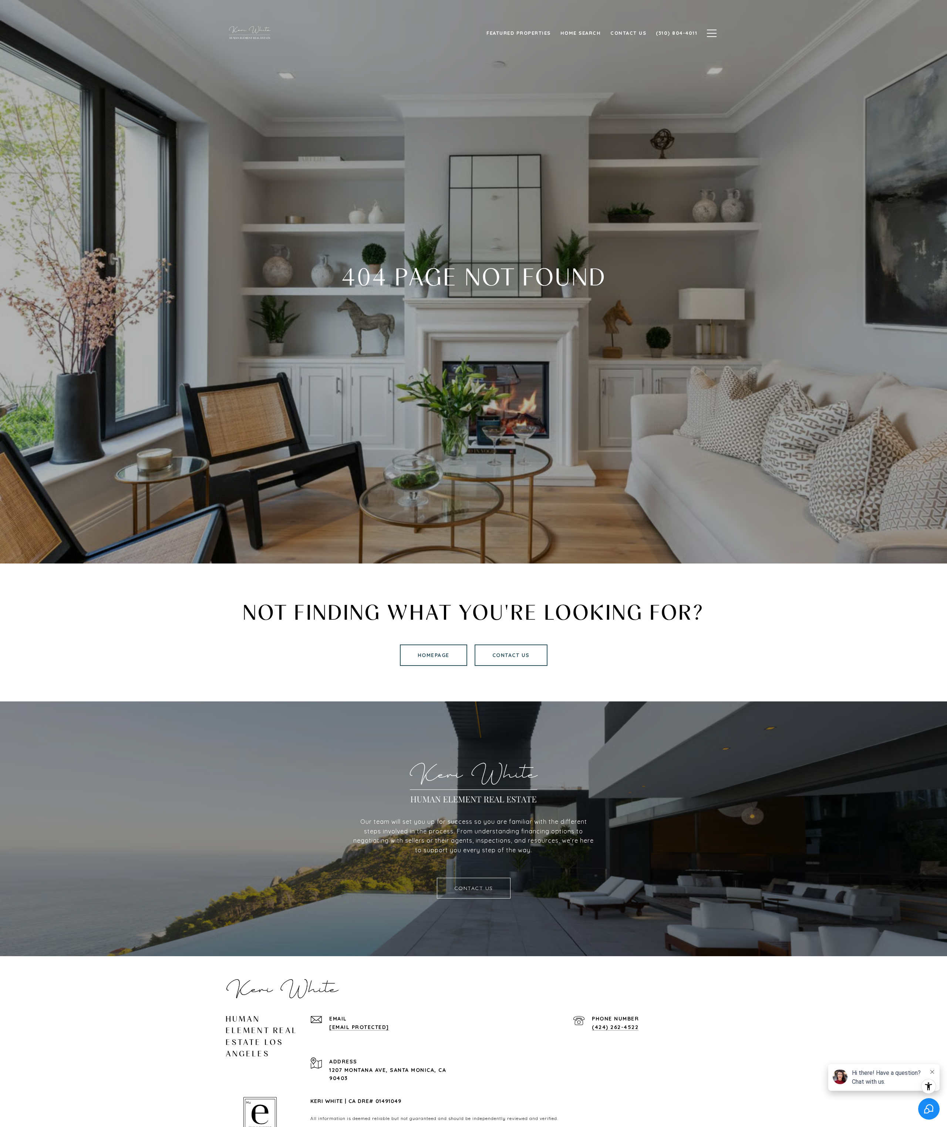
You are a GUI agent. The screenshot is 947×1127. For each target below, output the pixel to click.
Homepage (433, 655)
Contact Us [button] (511, 655)
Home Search (580, 33)
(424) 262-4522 (615, 1027)
